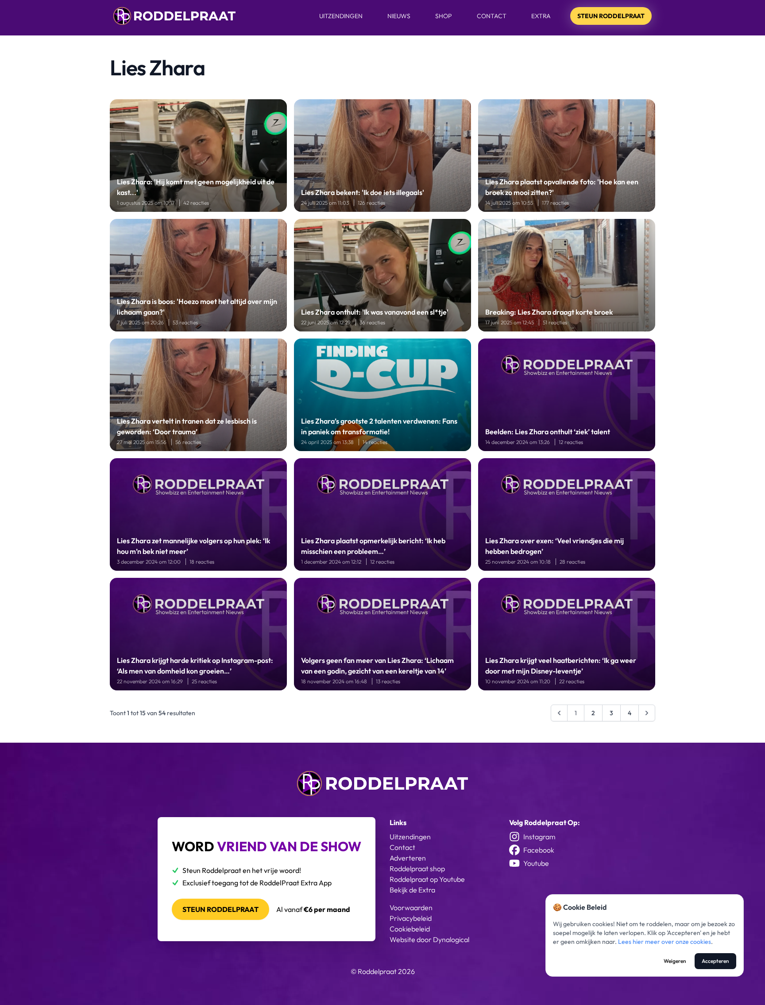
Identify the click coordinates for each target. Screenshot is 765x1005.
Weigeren (675, 961)
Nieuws (398, 16)
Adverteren (408, 857)
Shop (443, 16)
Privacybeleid (411, 918)
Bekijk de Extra (412, 889)
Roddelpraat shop (417, 868)
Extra (541, 16)
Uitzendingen (341, 16)
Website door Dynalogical (429, 939)
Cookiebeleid (410, 928)
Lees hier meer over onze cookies (664, 942)
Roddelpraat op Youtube (427, 879)
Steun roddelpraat (220, 909)
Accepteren (715, 961)
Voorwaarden (411, 907)
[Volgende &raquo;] (646, 713)
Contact (491, 16)
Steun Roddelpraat (611, 16)
